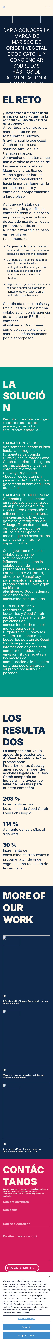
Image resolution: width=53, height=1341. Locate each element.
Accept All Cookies (26, 1335)
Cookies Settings (26, 1318)
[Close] (49, 1276)
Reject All (26, 1327)
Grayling (5, 7)
